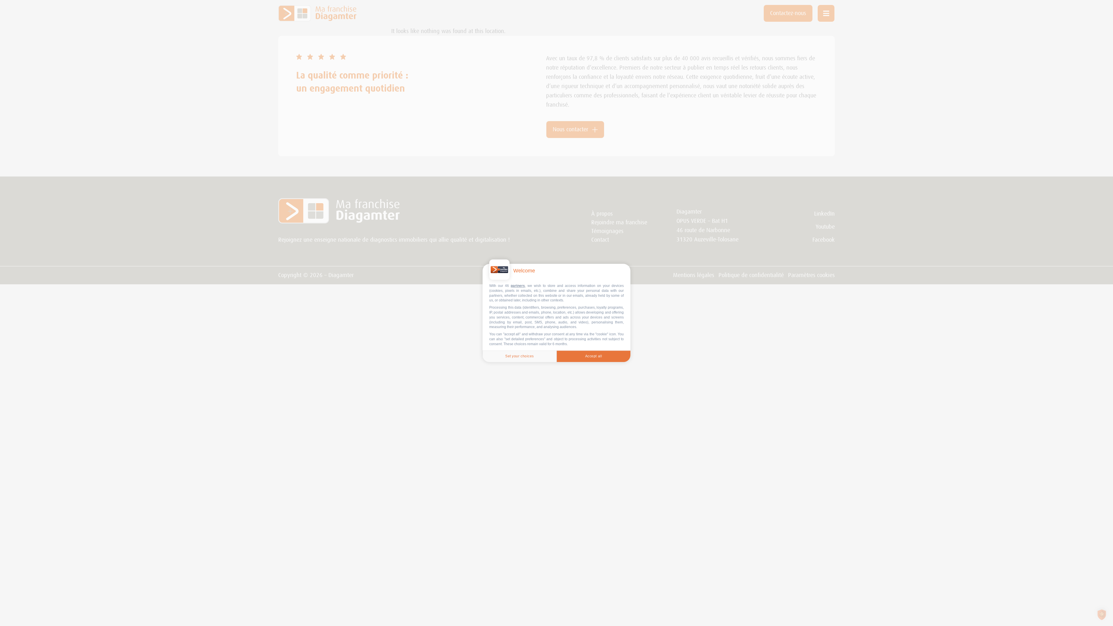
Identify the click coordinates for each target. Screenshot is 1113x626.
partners (518, 286)
